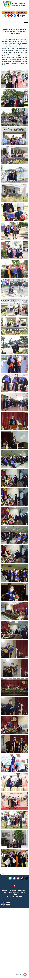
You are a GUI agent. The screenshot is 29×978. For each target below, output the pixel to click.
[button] (26, 21)
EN (24, 16)
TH (21, 16)
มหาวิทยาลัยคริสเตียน (18, 4)
